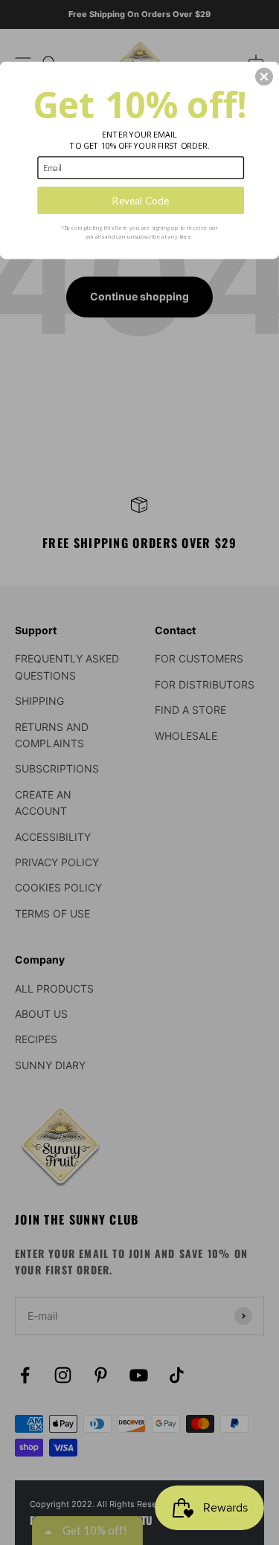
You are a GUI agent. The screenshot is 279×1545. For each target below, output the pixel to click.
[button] (264, 77)
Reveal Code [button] (140, 200)
